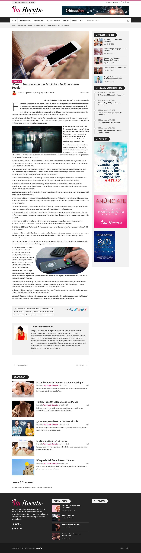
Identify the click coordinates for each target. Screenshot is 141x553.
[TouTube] (128, 2)
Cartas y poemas (53, 21)
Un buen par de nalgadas (71, 524)
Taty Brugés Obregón (47, 93)
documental (45, 308)
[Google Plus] (78, 309)
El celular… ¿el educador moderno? (111, 95)
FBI (52, 308)
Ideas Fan (39, 548)
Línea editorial (25, 21)
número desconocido (46, 311)
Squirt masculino (68, 515)
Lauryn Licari (27, 311)
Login (108, 2)
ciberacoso (21, 308)
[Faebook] (12, 529)
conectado (29, 487)
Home (14, 26)
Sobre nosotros (93, 21)
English (66, 21)
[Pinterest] (85, 309)
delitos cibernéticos (33, 308)
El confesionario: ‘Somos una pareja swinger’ (60, 382)
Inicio (14, 21)
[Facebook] (121, 2)
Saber (74, 21)
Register (115, 2)
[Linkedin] (82, 309)
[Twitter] (123, 2)
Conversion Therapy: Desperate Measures (112, 59)
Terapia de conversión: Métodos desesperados (113, 78)
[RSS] (18, 529)
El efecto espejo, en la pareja (52, 441)
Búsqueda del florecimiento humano (55, 460)
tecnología (50, 315)
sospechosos (40, 315)
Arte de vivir (38, 21)
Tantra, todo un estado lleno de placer (57, 402)
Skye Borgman (29, 315)
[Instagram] (126, 2)
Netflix (36, 311)
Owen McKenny (18, 315)
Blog (82, 21)
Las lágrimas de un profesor (115, 67)
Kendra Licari (18, 311)
